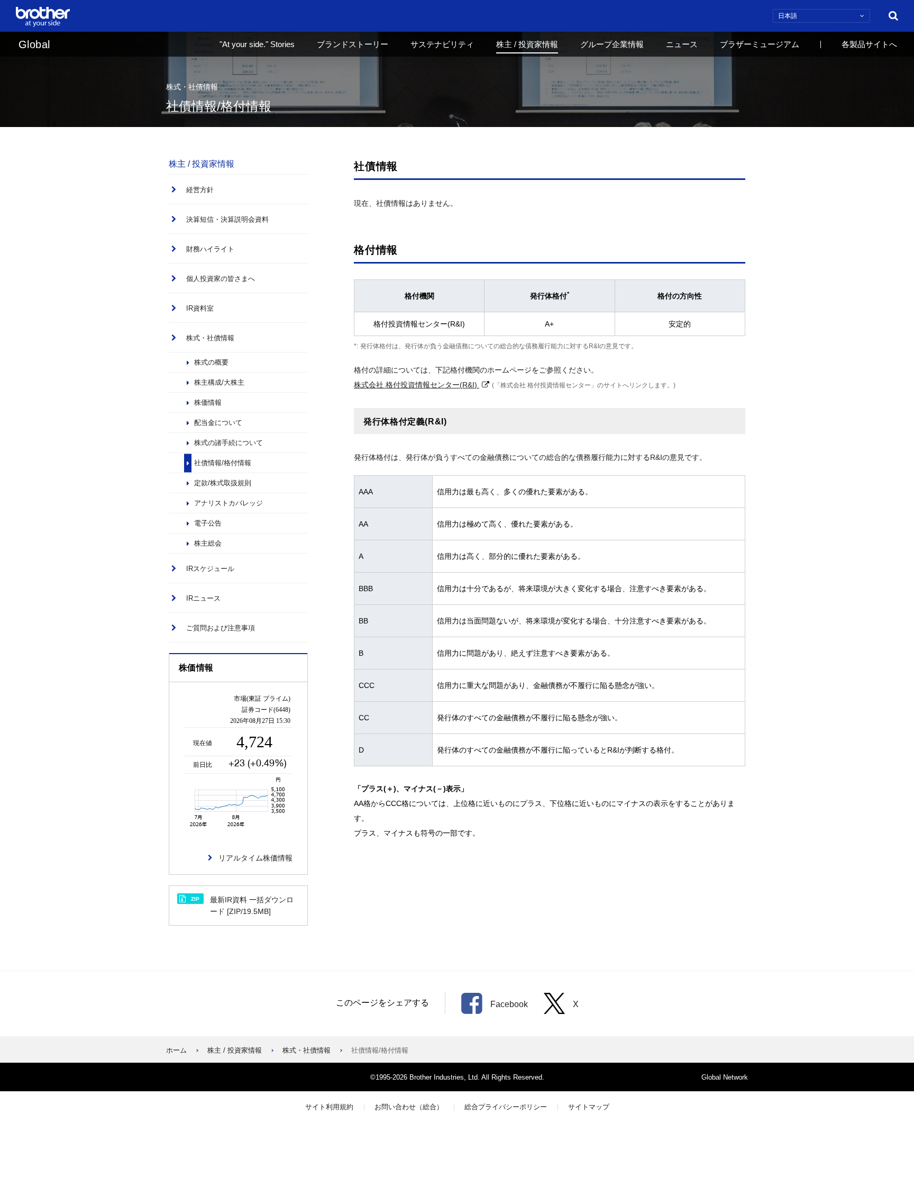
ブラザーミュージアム (759, 44)
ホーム (176, 1050)
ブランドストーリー (352, 44)
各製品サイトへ (869, 44)
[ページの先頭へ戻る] (890, 1139)
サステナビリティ (442, 44)
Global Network (724, 1077)
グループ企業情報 (612, 44)
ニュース (682, 44)
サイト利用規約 (329, 1107)
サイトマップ (588, 1107)
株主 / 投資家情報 (527, 44)
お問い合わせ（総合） (408, 1107)
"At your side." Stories (257, 44)
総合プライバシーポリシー (505, 1107)
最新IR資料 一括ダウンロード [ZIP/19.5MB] (242, 905)
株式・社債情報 (306, 1050)
